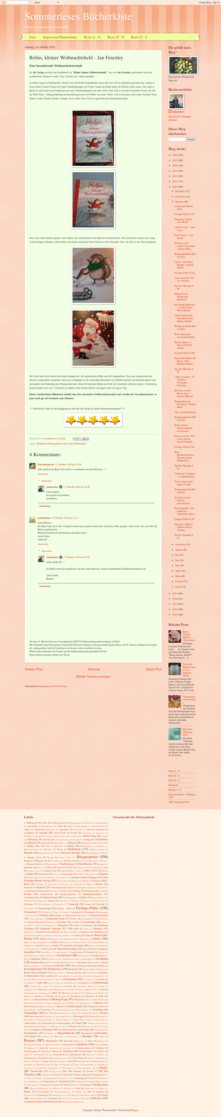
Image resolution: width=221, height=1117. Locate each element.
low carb (65, 1098)
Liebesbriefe (69, 982)
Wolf (89, 1091)
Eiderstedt (40, 884)
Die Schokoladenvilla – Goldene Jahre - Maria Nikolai (184, 307)
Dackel (105, 870)
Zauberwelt (28, 1095)
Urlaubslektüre (33, 1081)
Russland (27, 1044)
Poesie (96, 1026)
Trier (106, 1074)
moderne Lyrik (79, 1098)
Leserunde (100, 979)
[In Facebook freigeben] (84, 439)
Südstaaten (28, 1064)
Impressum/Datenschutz (60, 37)
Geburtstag (31, 915)
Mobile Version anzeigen (93, 676)
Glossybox (63, 925)
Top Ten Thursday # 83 (183, 536)
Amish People (60, 832)
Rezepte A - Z (175, 789)
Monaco (27, 999)
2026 (175, 155)
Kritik (85, 969)
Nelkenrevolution (81, 1009)
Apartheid (39, 836)
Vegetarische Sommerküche (189, 699)
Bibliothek (48, 849)
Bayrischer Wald (101, 842)
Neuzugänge (31, 1013)
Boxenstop (93, 860)
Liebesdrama (83, 982)
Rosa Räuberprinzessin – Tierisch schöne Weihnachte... (184, 456)
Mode (100, 996)
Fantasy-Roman (99, 897)
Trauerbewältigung (81, 1074)
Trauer (66, 1074)
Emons (99, 884)
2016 (175, 609)
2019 (175, 593)
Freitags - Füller (64, 908)
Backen (32, 842)
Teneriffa (39, 1068)
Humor (97, 938)
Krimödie (73, 969)
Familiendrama (46, 894)
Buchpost (101, 864)
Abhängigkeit (74, 823)
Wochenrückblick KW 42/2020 (185, 327)
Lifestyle (56, 986)
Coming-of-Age (49, 870)
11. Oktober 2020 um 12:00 (68, 464)
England (41, 887)
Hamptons (28, 932)
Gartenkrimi (90, 912)
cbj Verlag (68, 443)
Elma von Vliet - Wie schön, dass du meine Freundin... (184, 438)
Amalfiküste (29, 832)
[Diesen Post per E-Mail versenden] (74, 439)
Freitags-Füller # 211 (184, 214)
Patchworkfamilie (39, 1026)
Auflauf (105, 836)
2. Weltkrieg (29, 822)
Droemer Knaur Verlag (37, 880)
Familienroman (50, 897)
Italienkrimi (103, 945)
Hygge (26, 942)
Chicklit (96, 867)
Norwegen (79, 1016)
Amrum (74, 832)
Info (85, 942)
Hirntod (68, 935)
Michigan (62, 996)
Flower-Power (99, 900)
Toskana (56, 1074)
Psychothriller (31, 1033)
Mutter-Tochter (99, 999)
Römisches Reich (53, 1044)
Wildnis (101, 1088)
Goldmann (87, 925)
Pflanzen (73, 1026)
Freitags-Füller (87, 907)
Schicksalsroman (83, 1047)
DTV (94, 870)
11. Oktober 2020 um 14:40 (76, 486)
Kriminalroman (33, 969)
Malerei (27, 996)
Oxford (102, 1023)
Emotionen (28, 887)
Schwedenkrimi (85, 1051)
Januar (178, 586)
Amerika (43, 832)
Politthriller (36, 1029)
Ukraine (38, 1078)
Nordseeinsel (34, 1016)
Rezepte (87, 1036)
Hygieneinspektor (40, 942)
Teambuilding (88, 1064)
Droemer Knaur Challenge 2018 (87, 877)
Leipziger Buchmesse (32, 979)
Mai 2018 (79, 993)
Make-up (90, 993)
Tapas (76, 1064)
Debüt (30, 873)
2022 (175, 176)
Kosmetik (59, 962)
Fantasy (83, 897)
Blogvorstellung (54, 860)
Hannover (56, 931)
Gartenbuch (76, 912)
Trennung (97, 1074)
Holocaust (55, 939)
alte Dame (72, 1095)
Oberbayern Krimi (44, 1019)
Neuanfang (97, 1009)
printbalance (44, 518)
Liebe (40, 982)
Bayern (72, 842)
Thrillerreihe (36, 1071)
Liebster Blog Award (39, 986)
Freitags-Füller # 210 (184, 272)
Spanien (44, 1057)
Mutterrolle (28, 1003)
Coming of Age (33, 870)
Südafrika (81, 1061)
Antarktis (27, 836)
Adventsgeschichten (45, 826)
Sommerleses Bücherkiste (78, 16)
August (179, 549)
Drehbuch (63, 877)
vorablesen (95, 1098)
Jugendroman (77, 952)
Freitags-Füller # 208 (184, 446)
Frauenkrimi (29, 908)
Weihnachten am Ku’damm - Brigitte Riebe (185, 404)
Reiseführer (102, 1033)
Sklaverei (90, 1054)
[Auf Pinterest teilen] (87, 439)
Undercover (64, 1078)
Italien (80, 945)
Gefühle (83, 915)
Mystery (40, 1003)
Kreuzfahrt (95, 962)
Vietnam (44, 1084)
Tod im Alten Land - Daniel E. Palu (184, 483)
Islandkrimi (68, 945)
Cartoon (68, 867)
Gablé (65, 912)
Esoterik (101, 891)
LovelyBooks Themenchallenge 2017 (81, 989)
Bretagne (31, 864)
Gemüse (73, 918)
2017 (175, 603)
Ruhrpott (101, 1041)
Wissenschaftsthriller (62, 1091)
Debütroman (43, 874)
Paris (26, 1026)
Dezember (180, 191)
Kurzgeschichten (75, 972)
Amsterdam (86, 833)
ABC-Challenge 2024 (179, 802)
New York (48, 1012)
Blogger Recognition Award (59, 857)
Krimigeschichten (97, 965)
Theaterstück (68, 1068)
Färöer (56, 912)
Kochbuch (102, 959)
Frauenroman (44, 908)
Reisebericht (87, 1033)
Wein (32, 1088)
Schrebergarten (30, 1051)
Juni (177, 560)
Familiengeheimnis (68, 894)
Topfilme (45, 1074)
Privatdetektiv (71, 1029)
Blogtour (40, 860)
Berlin (71, 846)
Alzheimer (99, 829)
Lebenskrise (78, 976)
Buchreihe (28, 867)
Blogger (105, 852)
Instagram (173, 785)
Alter (89, 829)
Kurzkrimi (90, 972)
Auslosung (32, 839)
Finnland (51, 900)
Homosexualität (69, 939)
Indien (76, 942)
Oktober (179, 201)
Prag (60, 1029)
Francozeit (59, 904)
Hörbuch (55, 942)
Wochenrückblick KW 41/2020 (185, 418)
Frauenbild (99, 904)
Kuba (93, 969)
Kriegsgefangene (34, 965)
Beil (48, 846)
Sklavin (101, 1054)
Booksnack (69, 860)
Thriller (103, 1068)
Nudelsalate (28, 1019)
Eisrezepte (78, 884)
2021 (175, 181)
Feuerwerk (28, 900)
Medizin (50, 996)
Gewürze (104, 922)
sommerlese (52, 487)
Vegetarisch (64, 1081)
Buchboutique (67, 863)
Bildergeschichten (97, 849)
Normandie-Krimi (63, 1016)
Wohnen (78, 1091)
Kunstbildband (41, 972)
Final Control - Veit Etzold (183, 236)
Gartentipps (103, 912)
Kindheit (96, 955)
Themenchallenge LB (86, 1068)
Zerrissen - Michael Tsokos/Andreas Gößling (183, 527)
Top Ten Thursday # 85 (183, 370)
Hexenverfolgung (54, 935)
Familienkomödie (31, 897)
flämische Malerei (36, 1098)
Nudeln (102, 1016)
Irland (38, 945)
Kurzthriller (103, 972)
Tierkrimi (77, 1071)
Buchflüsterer (85, 863)
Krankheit (82, 962)
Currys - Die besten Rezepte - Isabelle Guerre (184, 264)
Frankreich (73, 904)
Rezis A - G (92, 37)
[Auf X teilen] (81, 439)
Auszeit (76, 839)
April (178, 570)
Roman (29, 1040)
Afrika (60, 826)
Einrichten (65, 884)
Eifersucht (52, 884)
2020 (175, 186)
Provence (84, 1029)
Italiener (91, 945)
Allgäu (27, 829)
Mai (177, 565)
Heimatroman (29, 935)
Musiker (86, 999)
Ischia (46, 945)
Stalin (90, 1058)
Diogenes (103, 873)
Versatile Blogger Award (98, 1081)
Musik (76, 999)
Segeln (26, 1054)
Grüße (76, 928)
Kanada (90, 952)
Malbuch (101, 993)
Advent (30, 826)
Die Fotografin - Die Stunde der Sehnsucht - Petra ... (185, 511)
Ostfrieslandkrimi (63, 1023)
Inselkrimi (28, 945)
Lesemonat (70, 979)
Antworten (43, 473)
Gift (39, 925)
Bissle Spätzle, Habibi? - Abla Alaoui (189, 636)
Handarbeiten (42, 931)
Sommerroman (30, 1057)
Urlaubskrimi (102, 1078)
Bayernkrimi (86, 842)
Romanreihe (52, 1040)
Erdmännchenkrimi (86, 887)
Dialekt (80, 874)
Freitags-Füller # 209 (184, 352)
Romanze (80, 1041)
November (180, 196)
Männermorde (85, 1003)
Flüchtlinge (28, 904)
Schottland (99, 1047)
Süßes (56, 1064)
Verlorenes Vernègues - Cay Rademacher (184, 475)
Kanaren (101, 952)
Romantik (68, 1040)
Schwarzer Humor (50, 1051)
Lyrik (102, 989)
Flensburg (75, 900)
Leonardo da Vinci (52, 979)
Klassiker (35, 958)
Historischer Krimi (82, 935)
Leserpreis (88, 979)
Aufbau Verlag (89, 836)
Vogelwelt (55, 1084)
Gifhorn (30, 925)
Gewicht (51, 922)
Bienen (60, 849)
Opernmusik (100, 1019)
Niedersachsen (62, 1013)
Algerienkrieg (81, 826)
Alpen (52, 829)
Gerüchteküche (102, 918)
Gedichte (43, 915)
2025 (175, 160)
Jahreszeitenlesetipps (67, 948)
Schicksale (67, 1048)
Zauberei (100, 1091)
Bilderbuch (42, 443)
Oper (89, 1019)
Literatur (100, 986)
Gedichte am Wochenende (65, 915)
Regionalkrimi (66, 1033)
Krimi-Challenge (79, 965)
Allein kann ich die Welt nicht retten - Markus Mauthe (184, 318)
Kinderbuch (64, 955)
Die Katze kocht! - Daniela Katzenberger (183, 500)
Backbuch (103, 839)
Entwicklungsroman (58, 887)
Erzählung (76, 890)
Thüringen (53, 1071)
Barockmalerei (59, 842)
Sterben (27, 1061)
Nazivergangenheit (62, 1009)
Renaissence (73, 1036)
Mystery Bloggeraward (56, 1003)
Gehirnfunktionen (36, 918)
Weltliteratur (43, 1088)
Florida (86, 900)
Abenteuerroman (58, 822)
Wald (66, 1084)
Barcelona (45, 842)
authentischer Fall (87, 1095)
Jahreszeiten (48, 948)
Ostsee (78, 1023)
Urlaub (91, 1078)
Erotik (42, 890)
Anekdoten (100, 833)
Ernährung (31, 890)
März (178, 576)
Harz (75, 932)
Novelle (92, 1016)
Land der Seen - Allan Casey (184, 229)
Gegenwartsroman (99, 915)
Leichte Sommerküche (96, 976)
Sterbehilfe (100, 1058)
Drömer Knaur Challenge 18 (68, 880)
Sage (97, 1044)
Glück (76, 925)
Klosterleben (88, 959)
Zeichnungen (42, 1095)
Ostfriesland (47, 1023)
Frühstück (46, 912)
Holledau (44, 938)
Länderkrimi (29, 993)
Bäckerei (39, 867)
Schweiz (100, 1051)
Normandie (47, 1016)
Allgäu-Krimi (40, 829)
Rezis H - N (116, 37)
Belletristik (58, 846)
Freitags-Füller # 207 (184, 519)
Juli (177, 555)
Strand (36, 1061)
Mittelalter (89, 996)
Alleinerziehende (98, 826)
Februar (179, 581)
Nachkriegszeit (75, 1006)
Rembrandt (58, 1036)
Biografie (28, 852)
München (60, 1006)
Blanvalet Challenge (70, 852)
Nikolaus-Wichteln (89, 1013)
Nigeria (75, 1013)
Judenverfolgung (98, 948)
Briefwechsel (52, 864)
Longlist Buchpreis (54, 989)
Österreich (52, 1101)
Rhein (102, 1036)
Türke (29, 1078)
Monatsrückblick (41, 999)
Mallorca (38, 996)
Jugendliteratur (61, 952)
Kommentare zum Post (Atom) (51, 686)
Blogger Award (35, 857)
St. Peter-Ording (77, 1057)
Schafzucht (53, 1048)
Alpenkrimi (64, 829)
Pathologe (54, 1026)
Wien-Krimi (89, 1088)
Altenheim (78, 829)
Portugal (48, 1029)
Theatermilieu (53, 1068)
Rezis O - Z (139, 37)
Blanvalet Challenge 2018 (188, 731)
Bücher (50, 867)
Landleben (49, 975)
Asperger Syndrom (54, 836)
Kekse (51, 955)
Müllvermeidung (46, 1006)
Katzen (43, 955)
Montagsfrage (60, 999)
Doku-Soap (33, 877)
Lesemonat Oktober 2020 (183, 207)
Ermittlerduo (103, 887)
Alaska (69, 826)
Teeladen (101, 1064)
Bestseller (100, 846)
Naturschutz (46, 1009)
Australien (47, 839)
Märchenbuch (30, 1006)
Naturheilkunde (30, 1009)
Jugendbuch (29, 952)
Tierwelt (89, 1071)
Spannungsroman (59, 1058)
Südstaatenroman (43, 1064)
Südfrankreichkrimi (97, 1061)
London (40, 989)
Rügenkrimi (68, 1044)
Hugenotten (84, 939)
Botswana (81, 860)
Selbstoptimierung (41, 1054)
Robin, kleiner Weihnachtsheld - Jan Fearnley (184, 427)
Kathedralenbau (30, 955)
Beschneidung (86, 846)
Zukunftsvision (58, 1095)
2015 (175, 614)
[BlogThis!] (77, 439)
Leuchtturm (28, 982)
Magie (68, 993)
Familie (27, 894)
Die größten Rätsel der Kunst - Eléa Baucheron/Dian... (185, 360)
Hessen (41, 935)
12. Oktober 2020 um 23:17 (65, 517)
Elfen (89, 884)
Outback (91, 1023)
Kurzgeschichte (57, 972)
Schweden (68, 1051)
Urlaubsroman (49, 1081)
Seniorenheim (59, 1054)
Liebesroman (100, 982)
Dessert (55, 874)
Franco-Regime (44, 904)
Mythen (72, 1003)
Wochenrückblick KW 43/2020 (185, 255)
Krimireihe (54, 969)
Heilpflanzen (99, 931)
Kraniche (71, 962)
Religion (46, 1036)
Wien (77, 1088)
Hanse (66, 932)
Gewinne (75, 922)
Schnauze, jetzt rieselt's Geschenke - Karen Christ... (184, 245)
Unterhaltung (78, 1078)
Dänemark (96, 880)
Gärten (86, 928)
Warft (74, 1085)
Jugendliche (46, 952)
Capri (59, 867)
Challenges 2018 (82, 867)
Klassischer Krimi (72, 959)
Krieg (105, 962)
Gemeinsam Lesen (55, 918)
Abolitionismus (102, 823)
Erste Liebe (52, 891)
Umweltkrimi (51, 1078)
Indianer (66, 942)
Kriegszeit (48, 965)
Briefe (40, 864)
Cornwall (64, 870)
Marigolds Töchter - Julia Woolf (183, 221)
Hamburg (98, 928)
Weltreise (56, 1088)
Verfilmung (79, 1081)
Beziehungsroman (31, 849)
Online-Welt (78, 1019)
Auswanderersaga (62, 839)
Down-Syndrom (48, 877)
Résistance (39, 1044)
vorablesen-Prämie (33, 1101)
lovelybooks (52, 1098)
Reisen (33, 1036)
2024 (175, 165)
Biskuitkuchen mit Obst (47, 852)
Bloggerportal (55, 443)
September (180, 544)
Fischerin (63, 900)
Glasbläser (49, 925)
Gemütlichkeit (86, 918)
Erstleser (64, 890)
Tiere (64, 1071)
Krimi (60, 965)
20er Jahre (42, 822)
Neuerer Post (33, 669)
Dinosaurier (90, 874)
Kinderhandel (83, 955)
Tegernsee (28, 1068)
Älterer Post (154, 669)
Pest (64, 1026)
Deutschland (67, 874)
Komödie (47, 962)
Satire (42, 1047)
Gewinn (62, 922)
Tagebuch (66, 1064)
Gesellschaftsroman (35, 922)
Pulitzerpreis (49, 1033)
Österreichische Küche (71, 1101)
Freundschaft (30, 912)
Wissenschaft (43, 1091)
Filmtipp (40, 900)
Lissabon (68, 986)
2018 (175, 598)
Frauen (88, 904)
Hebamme (85, 931)
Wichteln (67, 1088)
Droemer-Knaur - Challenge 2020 (182, 796)
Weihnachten (80, 443)
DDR (86, 870)
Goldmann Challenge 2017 (53, 928)
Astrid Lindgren (72, 836)
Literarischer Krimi (85, 986)
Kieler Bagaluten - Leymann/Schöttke (184, 335)
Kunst (27, 972)
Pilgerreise (85, 1026)
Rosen (90, 1040)
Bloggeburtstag (92, 852)
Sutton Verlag (58, 1061)
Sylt (70, 1061)
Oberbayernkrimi (63, 1019)
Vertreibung (32, 1085)
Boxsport (104, 860)
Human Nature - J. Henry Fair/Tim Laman (183, 344)
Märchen (99, 1002)
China (105, 867)
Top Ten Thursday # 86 (183, 287)
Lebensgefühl (63, 976)
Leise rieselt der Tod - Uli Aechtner (184, 279)
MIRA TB (56, 992)
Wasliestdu (84, 1084)
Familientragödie (69, 897)
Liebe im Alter (54, 982)
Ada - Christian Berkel (185, 412)
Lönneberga (43, 993)
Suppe (46, 1061)
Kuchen (102, 969)
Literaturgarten (46, 464)
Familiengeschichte (92, 894)
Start (32, 37)
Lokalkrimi (28, 989)
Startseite (94, 669)
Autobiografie (89, 839)
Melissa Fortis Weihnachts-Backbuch (181, 296)
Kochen (35, 962)
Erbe (73, 887)
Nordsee (104, 1012)
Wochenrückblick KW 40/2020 (185, 491)
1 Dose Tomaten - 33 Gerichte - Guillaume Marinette (184, 381)
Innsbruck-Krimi (98, 942)
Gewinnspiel (89, 922)
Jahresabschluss (33, 949)
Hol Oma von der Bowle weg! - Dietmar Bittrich (183, 393)
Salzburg (31, 1048)
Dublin (85, 880)
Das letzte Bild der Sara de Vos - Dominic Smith (189, 669)
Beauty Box (34, 846)
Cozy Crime (76, 870)
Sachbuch (82, 1044)
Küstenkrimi (33, 975)
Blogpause (28, 860)
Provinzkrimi (99, 1029)
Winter (27, 1091)
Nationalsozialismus (96, 1006)
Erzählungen (89, 890)
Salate (105, 1044)
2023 (175, 170)
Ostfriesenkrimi (30, 1023)
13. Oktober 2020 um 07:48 (76, 557)
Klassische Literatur (53, 959)
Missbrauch (76, 996)
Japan (84, 948)
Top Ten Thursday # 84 (183, 467)
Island (55, 945)
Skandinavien (75, 1054)
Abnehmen (87, 823)
